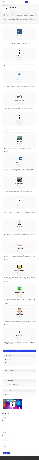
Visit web (19, 350)
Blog (30, 1)
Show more (6, 44)
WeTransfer (7, 394)
